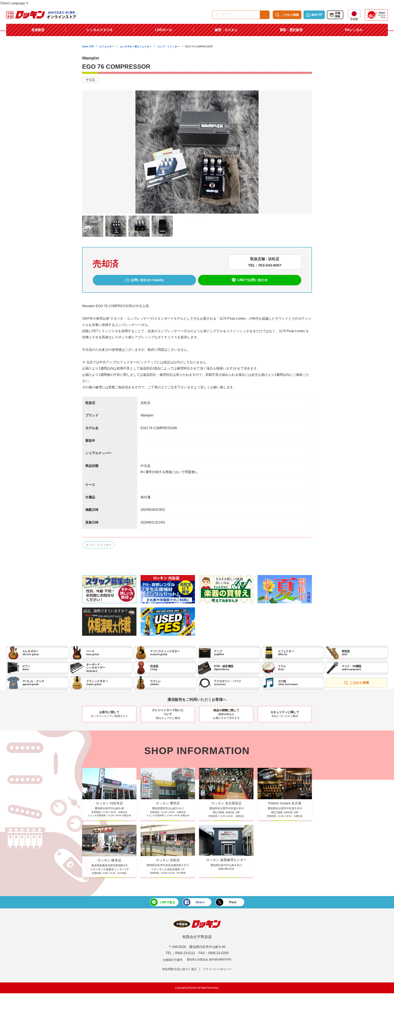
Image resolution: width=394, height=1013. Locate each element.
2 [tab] (194, 217)
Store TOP (88, 46)
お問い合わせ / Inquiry (147, 280)
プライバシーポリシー (217, 969)
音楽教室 (38, 30)
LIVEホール (163, 30)
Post (232, 902)
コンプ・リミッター (168, 46)
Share (200, 902)
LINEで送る (167, 902)
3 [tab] (200, 217)
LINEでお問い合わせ (252, 280)
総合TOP (317, 14)
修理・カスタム (226, 30)
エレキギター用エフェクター (136, 46)
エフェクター (107, 46)
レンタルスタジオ (100, 30)
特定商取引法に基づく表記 (179, 969)
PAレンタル (354, 30)
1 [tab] (188, 217)
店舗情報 (337, 14)
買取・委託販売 (291, 30)
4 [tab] (206, 217)
